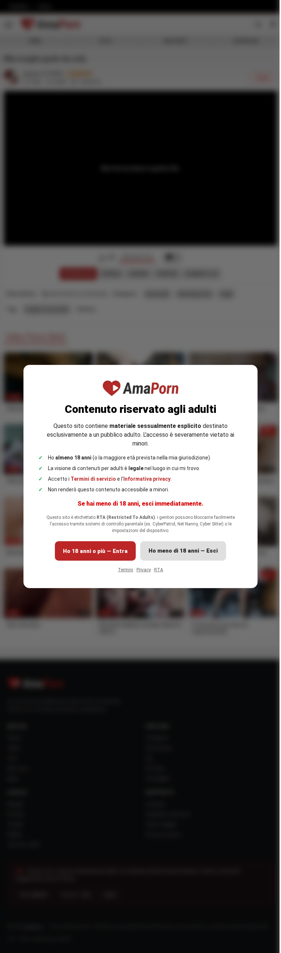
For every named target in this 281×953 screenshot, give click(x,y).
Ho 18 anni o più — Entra (95, 551)
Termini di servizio (93, 479)
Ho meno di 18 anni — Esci (183, 550)
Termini (125, 569)
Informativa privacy (147, 479)
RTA (158, 569)
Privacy (143, 569)
